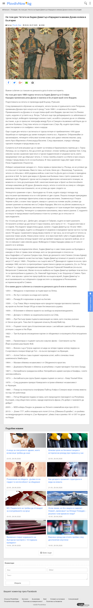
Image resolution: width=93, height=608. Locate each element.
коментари (9, 563)
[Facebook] (8, 82)
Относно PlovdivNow (11, 599)
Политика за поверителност (33, 601)
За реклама (36, 599)
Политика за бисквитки (54, 601)
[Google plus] (20, 82)
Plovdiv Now (16, 25)
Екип (45, 599)
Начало (6, 9)
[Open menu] (3, 3)
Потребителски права (11, 601)
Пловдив (14, 9)
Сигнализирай (73, 599)
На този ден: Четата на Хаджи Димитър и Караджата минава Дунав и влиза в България (50, 9)
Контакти (25, 599)
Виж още (47, 552)
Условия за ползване (57, 599)
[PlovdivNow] (84, 605)
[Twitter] (14, 82)
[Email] (26, 82)
